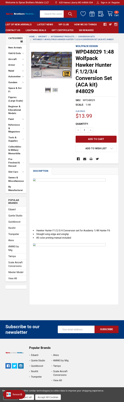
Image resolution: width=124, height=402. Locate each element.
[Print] (91, 159)
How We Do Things (85, 24)
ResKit (11, 228)
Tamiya (12, 256)
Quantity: (82, 123)
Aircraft (12, 59)
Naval (11, 70)
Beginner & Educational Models (14, 110)
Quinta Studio (15, 215)
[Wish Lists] (84, 13)
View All (12, 278)
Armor (11, 65)
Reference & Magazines (14, 128)
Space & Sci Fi (14, 90)
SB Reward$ (86, 30)
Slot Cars (13, 171)
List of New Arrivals (18, 24)
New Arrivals (15, 47)
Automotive (14, 76)
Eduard (12, 209)
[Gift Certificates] (93, 13)
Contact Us (12, 30)
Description (40, 171)
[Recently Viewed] (102, 13)
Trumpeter (13, 234)
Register (116, 2)
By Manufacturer (15, 188)
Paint (11, 119)
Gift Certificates (62, 30)
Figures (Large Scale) (15, 99)
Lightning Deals (36, 30)
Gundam (12, 82)
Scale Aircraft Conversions (15, 264)
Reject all (26, 397)
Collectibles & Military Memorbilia (14, 150)
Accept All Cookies (48, 397)
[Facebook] (78, 159)
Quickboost (14, 221)
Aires (11, 240)
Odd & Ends (14, 53)
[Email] (84, 159)
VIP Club (64, 24)
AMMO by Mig (13, 248)
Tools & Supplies (13, 139)
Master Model (15, 272)
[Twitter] (97, 159)
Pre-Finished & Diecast (14, 162)
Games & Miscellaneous (16, 179)
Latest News (45, 24)
